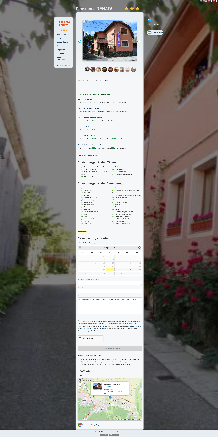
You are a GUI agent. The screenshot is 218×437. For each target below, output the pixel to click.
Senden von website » (111, 348)
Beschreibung (62, 42)
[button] (110, 397)
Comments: (81, 296)
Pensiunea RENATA (63, 23)
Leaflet (120, 419)
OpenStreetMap (132, 419)
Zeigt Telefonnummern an (63, 59)
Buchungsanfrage (64, 65)
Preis (59, 38)
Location (60, 53)
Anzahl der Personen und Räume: (88, 279)
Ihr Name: (81, 287)
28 (121, 270)
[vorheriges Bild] (80, 42)
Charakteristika (63, 46)
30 (140, 270)
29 (130, 270)
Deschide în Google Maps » (91, 425)
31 (86, 273)
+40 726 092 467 (153, 24)
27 (113, 270)
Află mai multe (113, 435)
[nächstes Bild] (139, 42)
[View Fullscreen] (80, 380)
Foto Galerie (61, 34)
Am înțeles (104, 435)
